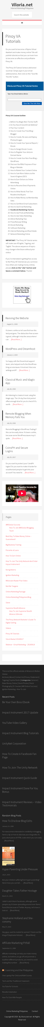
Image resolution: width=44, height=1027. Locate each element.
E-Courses (17, 686)
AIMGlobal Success (13, 524)
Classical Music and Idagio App (20, 381)
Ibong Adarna (11, 569)
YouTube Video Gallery (14, 723)
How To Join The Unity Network (19, 767)
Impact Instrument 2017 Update (20, 712)
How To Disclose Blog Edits (17, 821)
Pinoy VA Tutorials (12, 633)
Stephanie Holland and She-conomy (17, 919)
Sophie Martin (15, 680)
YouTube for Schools (10, 986)
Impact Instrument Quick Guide (19, 778)
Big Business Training (13, 545)
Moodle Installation (9, 992)
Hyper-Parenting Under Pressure (20, 869)
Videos (8, 628)
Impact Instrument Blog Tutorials (20, 733)
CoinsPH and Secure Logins (17, 449)
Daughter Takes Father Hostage (19, 890)
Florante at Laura (12, 550)
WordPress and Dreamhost (20, 349)
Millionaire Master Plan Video (16, 580)
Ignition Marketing (12, 575)
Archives (5, 677)
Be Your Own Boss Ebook (16, 702)
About (12, 677)
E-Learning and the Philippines (18, 970)
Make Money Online (9, 683)
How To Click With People (12, 997)
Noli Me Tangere (12, 586)
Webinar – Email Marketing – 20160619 (20, 644)
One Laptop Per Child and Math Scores (17, 975)
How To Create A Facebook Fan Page (19, 755)
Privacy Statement (32, 677)
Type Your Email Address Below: (18, 94)
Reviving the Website (17, 318)
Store (8, 602)
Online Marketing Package (15, 591)
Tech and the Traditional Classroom (15, 981)
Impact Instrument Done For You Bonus (20, 789)
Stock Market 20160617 (15, 639)
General (34, 680)
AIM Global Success (29, 686)
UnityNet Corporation (14, 743)
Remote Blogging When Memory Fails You (18, 415)
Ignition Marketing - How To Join (14, 689)
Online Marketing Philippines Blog (18, 597)
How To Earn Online (13, 555)
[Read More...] (16, 339)
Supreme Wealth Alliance (15, 608)
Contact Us (19, 677)
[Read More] (9, 840)
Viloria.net (22, 5)
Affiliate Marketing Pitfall (16, 943)
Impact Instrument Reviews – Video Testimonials (21, 803)
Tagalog (5, 680)
